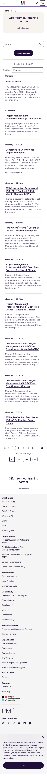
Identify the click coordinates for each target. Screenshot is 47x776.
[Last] (42, 448)
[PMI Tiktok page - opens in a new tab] (30, 723)
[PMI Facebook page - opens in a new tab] (3, 723)
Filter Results (23, 53)
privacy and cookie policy (22, 755)
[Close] (43, 737)
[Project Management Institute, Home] (23, 3)
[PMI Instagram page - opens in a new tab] (14, 723)
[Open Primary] (4, 3)
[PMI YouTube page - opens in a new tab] (19, 723)
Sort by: (6, 70)
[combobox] (21, 44)
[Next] (37, 448)
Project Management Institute (11, 699)
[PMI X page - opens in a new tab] (8, 723)
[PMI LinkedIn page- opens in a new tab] (24, 723)
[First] (5, 448)
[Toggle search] (43, 3)
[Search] (40, 44)
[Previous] (9, 448)
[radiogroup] (23, 459)
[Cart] (36, 3)
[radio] (12, 459)
